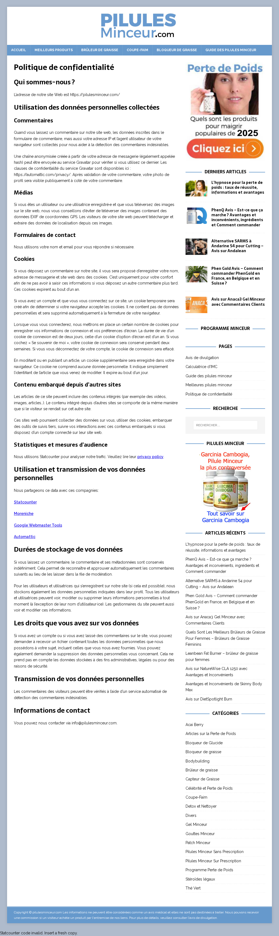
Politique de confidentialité (209, 394)
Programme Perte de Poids (209, 870)
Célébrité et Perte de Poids (209, 788)
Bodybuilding (198, 761)
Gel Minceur (196, 824)
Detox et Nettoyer (201, 806)
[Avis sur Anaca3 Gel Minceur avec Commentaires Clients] (196, 305)
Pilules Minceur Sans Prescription (215, 851)
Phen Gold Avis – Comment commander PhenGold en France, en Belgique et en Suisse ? (237, 275)
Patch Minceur (198, 843)
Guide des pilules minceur (230, 50)
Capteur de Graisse (202, 779)
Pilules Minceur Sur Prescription (213, 861)
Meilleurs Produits (54, 50)
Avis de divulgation (202, 358)
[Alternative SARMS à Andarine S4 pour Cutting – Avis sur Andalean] (196, 247)
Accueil (18, 50)
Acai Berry (195, 724)
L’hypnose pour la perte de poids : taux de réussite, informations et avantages (237, 187)
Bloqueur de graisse (177, 50)
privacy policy (150, 457)
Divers (191, 815)
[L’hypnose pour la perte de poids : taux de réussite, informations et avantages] (196, 188)
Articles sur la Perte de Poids (211, 733)
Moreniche (24, 513)
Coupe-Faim (137, 50)
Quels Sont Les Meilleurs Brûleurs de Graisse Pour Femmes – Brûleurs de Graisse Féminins (225, 638)
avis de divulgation (203, 918)
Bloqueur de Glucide (204, 743)
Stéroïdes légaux (200, 879)
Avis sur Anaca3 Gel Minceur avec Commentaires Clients (238, 301)
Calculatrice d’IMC (201, 366)
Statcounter (25, 502)
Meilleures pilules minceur (209, 385)
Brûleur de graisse (99, 50)
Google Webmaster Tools (38, 525)
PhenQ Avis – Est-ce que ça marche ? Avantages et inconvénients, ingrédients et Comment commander (237, 217)
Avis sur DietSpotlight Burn (209, 699)
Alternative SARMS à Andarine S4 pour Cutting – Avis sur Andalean (237, 246)
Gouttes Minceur (200, 834)
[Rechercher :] (225, 425)
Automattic (24, 537)
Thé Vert (193, 888)
